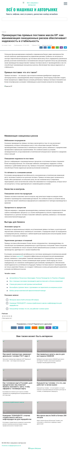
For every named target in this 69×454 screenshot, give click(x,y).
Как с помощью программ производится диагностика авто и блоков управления (36, 281)
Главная (4, 32)
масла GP (20, 256)
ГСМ (38, 45)
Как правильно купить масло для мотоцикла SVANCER (51, 355)
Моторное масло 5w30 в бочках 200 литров (24, 300)
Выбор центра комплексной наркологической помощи (28, 290)
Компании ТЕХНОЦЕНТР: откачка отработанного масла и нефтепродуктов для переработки (17, 417)
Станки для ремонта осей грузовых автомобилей (26, 284)
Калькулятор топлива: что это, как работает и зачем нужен (29, 309)
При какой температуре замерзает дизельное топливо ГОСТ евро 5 (17, 355)
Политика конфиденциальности (11, 445)
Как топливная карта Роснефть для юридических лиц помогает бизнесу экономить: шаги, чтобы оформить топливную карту (17, 386)
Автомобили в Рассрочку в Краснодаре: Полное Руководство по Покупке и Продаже (37, 278)
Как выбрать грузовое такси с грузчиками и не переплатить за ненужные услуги (36, 287)
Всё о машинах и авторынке (31, 9)
